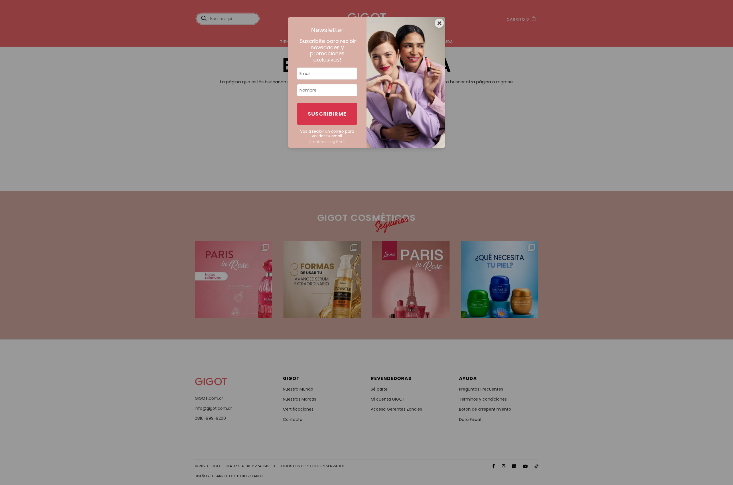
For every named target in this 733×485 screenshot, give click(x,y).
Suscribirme (327, 113)
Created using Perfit (327, 141)
